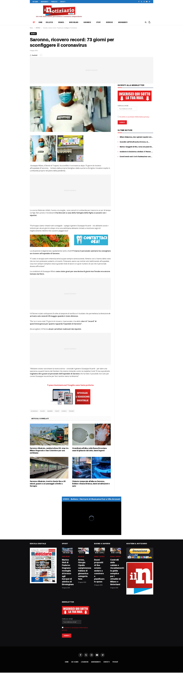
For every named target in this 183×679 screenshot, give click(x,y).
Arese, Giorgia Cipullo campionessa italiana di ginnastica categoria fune (83, 569)
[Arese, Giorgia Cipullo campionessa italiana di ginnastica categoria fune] (83, 551)
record (57, 411)
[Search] (145, 22)
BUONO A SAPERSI (99, 553)
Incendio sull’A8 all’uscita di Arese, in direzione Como (134, 142)
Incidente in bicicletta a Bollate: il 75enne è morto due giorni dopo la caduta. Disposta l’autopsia (136, 152)
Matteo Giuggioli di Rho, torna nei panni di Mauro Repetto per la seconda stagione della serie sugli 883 (135, 147)
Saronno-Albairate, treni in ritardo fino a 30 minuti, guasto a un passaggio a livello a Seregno (47, 483)
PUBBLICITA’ (54, 2)
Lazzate (42, 411)
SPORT (98, 22)
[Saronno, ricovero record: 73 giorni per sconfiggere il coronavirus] (70, 109)
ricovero (64, 411)
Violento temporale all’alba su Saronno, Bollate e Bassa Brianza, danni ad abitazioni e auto (91, 483)
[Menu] (34, 22)
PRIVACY (115, 662)
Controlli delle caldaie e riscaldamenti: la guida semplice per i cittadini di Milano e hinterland (115, 572)
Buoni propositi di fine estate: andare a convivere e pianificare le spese (99, 570)
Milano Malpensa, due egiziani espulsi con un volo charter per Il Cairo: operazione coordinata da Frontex (135, 137)
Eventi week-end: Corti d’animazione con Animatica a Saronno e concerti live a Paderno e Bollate (135, 156)
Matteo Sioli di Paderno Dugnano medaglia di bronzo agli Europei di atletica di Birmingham (67, 572)
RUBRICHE (109, 22)
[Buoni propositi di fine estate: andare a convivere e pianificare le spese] (99, 551)
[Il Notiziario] (59, 11)
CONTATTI (62, 2)
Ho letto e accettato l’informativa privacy (134, 117)
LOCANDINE (84, 662)
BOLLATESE (49, 22)
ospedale (50, 411)
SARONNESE (87, 22)
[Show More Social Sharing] (41, 55)
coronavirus (34, 411)
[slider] (89, 533)
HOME (40, 22)
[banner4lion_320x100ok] (49, 241)
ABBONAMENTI (44, 2)
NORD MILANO (73, 22)
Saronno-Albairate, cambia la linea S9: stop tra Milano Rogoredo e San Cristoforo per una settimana (49, 450)
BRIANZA (61, 22)
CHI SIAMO (35, 2)
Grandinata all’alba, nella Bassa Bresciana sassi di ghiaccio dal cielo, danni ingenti (89, 449)
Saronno (71, 411)
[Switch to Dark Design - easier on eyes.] (149, 22)
